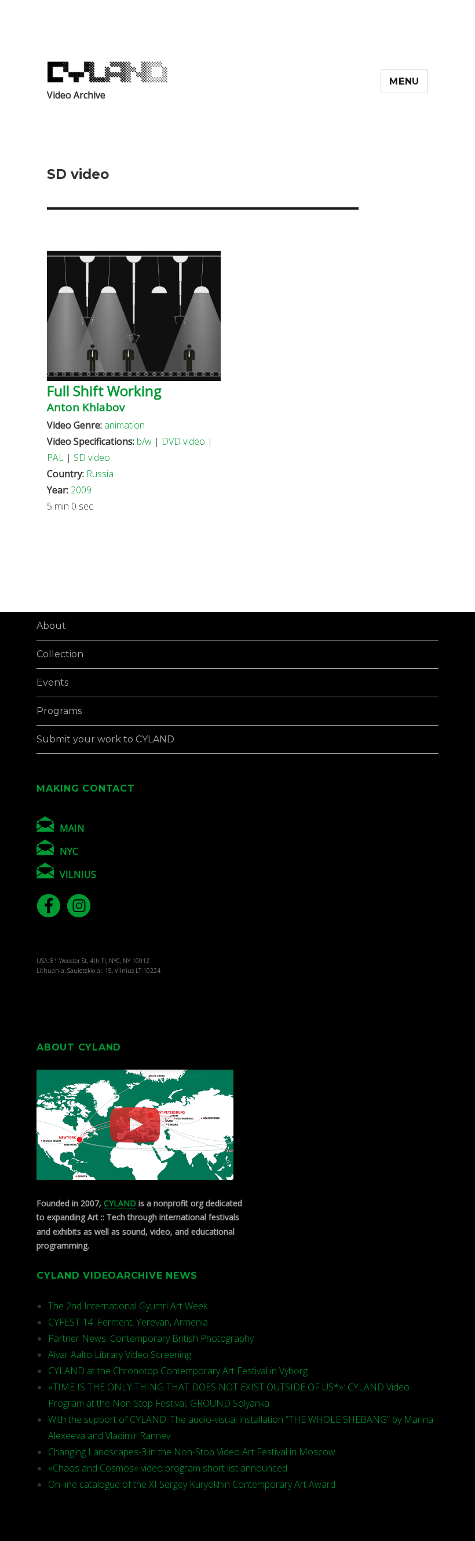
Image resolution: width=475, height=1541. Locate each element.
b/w (144, 441)
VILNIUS (78, 874)
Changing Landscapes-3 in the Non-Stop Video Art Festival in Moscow (191, 1451)
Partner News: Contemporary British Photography (151, 1338)
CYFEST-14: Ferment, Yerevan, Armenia (128, 1322)
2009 (81, 490)
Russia (100, 473)
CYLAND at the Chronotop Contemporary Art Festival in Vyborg (178, 1370)
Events (52, 682)
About (51, 625)
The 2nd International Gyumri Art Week (127, 1306)
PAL (55, 457)
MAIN (72, 828)
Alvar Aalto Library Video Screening (119, 1354)
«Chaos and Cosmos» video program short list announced (167, 1468)
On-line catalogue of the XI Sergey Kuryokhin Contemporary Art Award (191, 1484)
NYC (69, 851)
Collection (59, 654)
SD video (92, 457)
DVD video (183, 441)
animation (124, 425)
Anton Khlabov (86, 407)
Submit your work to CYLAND (105, 739)
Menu (404, 81)
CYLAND (120, 1203)
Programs (59, 710)
